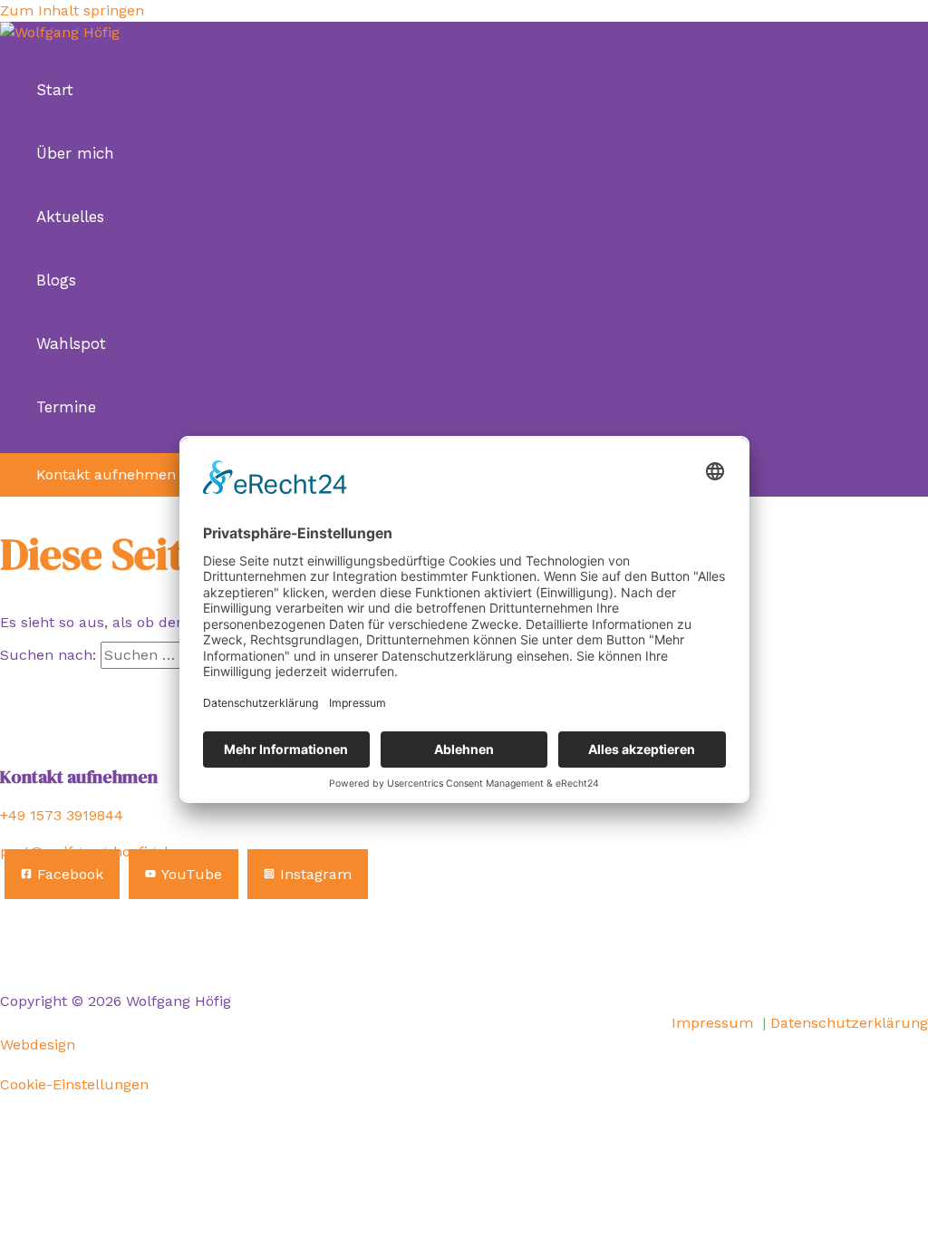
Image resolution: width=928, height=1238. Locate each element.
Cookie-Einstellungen (74, 1084)
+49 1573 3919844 (61, 815)
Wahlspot (71, 343)
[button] (106, 475)
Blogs (56, 280)
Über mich (75, 153)
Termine (66, 407)
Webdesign (37, 1044)
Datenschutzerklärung (849, 1022)
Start (54, 90)
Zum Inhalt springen (72, 10)
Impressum (712, 1022)
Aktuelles (70, 217)
